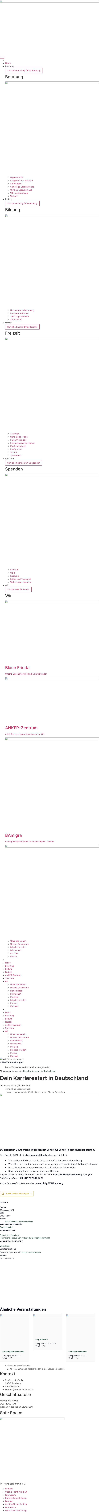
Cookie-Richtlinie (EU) (16, 1491)
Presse (13, 1003)
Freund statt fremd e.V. (9, 1235)
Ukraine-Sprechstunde (18, 1089)
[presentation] (14, 1316)
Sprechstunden (6, 1227)
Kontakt (14, 1006)
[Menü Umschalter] (2, 57)
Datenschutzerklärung (16, 1498)
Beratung (9, 966)
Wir (6, 981)
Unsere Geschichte (19, 987)
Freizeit (8, 972)
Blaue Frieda (16, 990)
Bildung (8, 969)
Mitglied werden (18, 1000)
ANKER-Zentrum (13, 975)
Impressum (10, 1495)
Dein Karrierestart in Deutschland (19, 1221)
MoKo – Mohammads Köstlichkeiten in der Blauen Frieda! (35, 1092)
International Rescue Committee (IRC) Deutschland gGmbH (25, 1238)
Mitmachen (15, 994)
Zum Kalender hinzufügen (17, 1193)
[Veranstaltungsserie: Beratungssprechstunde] (11, 1358)
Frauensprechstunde (77, 1351)
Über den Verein (18, 984)
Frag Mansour (41, 1339)
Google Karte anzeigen (31, 1252)
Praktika (14, 997)
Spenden (9, 978)
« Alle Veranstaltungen (11, 1062)
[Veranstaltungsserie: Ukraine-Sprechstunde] (77, 1358)
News (8, 962)
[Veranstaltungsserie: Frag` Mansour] (44, 1346)
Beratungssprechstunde (13, 1351)
